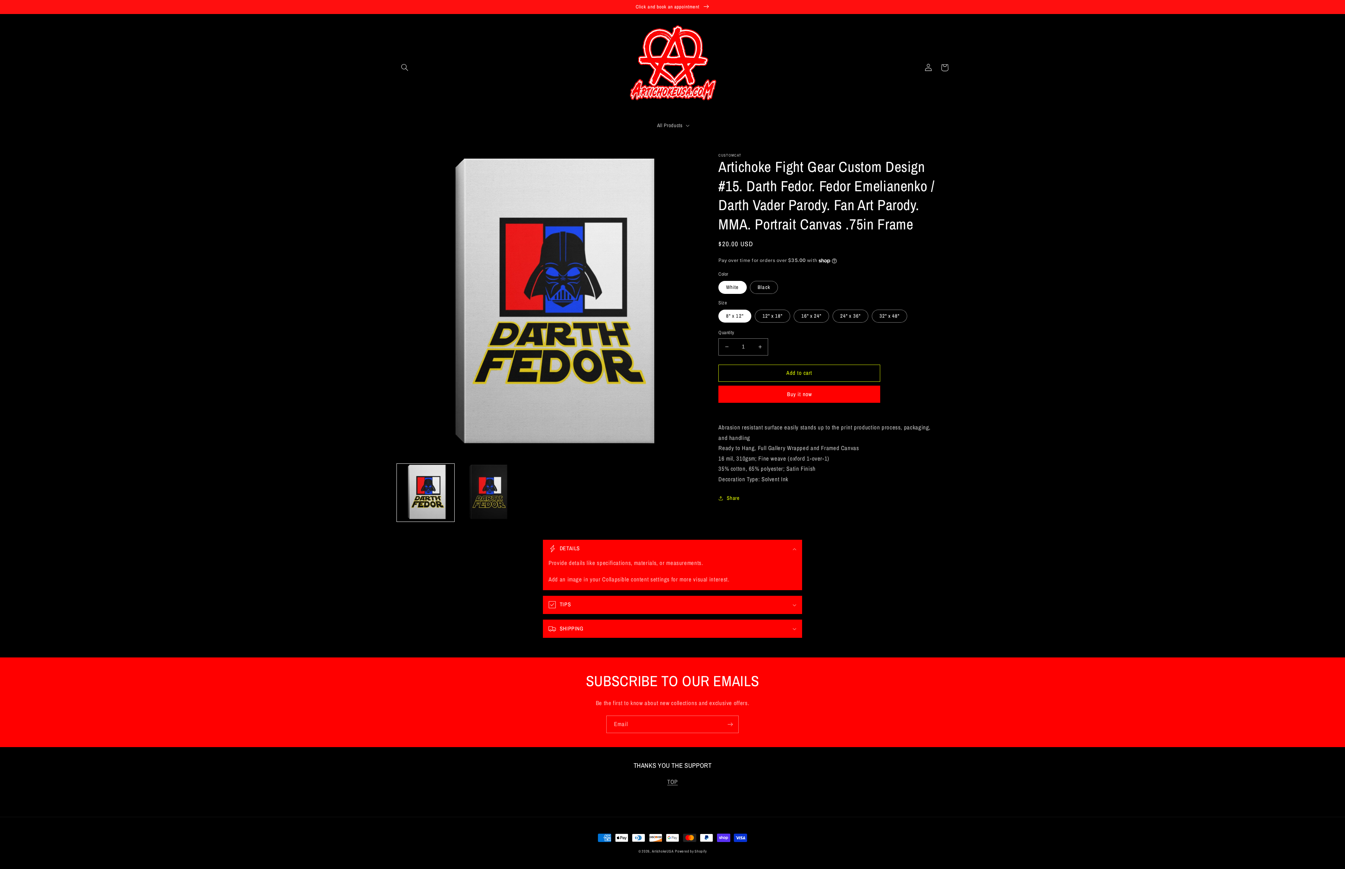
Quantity (726, 332)
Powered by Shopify (690, 851)
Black (764, 287)
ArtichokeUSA (663, 851)
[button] (405, 68)
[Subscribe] (730, 724)
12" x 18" (772, 315)
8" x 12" (734, 315)
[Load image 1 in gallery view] (426, 493)
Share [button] (733, 498)
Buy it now (799, 394)
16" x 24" (811, 315)
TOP (672, 782)
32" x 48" (889, 315)
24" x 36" (850, 315)
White (732, 287)
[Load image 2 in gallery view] (487, 493)
